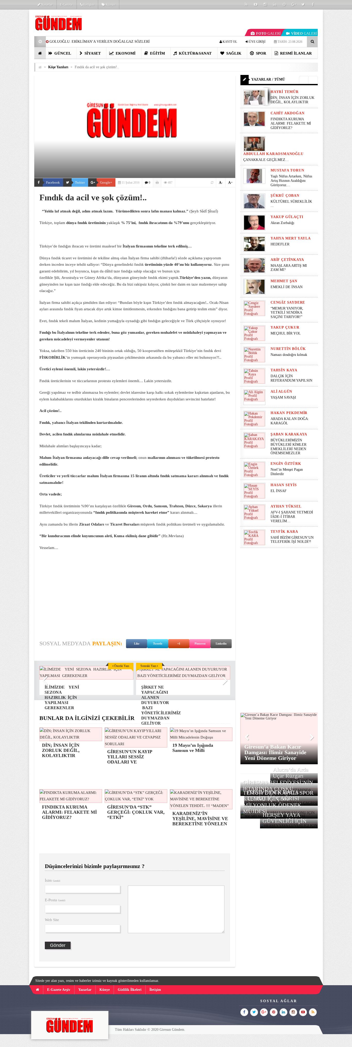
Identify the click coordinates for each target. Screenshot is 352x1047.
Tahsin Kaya (284, 370)
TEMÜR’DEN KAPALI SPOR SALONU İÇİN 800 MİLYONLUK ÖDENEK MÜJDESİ (278, 802)
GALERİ (268, 34)
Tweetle (157, 643)
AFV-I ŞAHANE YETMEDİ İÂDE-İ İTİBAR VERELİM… (292, 516)
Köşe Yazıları (58, 67)
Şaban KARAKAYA (289, 434)
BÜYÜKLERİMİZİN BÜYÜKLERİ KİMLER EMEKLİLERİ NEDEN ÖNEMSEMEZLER (288, 446)
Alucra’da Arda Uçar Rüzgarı (290, 772)
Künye (110, 4)
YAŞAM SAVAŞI (283, 397)
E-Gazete (66, 4)
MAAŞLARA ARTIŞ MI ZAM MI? (289, 268)
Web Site (52, 920)
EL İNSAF (279, 491)
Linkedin (221, 643)
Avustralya (70, 278)
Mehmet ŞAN (284, 281)
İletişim (88, 4)
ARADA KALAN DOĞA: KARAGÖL (290, 421)
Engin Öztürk (286, 464)
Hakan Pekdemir (289, 413)
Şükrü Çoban (285, 196)
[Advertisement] (134, 592)
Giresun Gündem (172, 1030)
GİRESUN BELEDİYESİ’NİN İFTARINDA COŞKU (278, 785)
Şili (56, 278)
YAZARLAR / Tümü (268, 79)
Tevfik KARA (284, 532)
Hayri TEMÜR (285, 92)
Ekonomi (125, 53)
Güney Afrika (95, 278)
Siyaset (92, 53)
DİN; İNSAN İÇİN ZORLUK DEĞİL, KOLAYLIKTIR (292, 100)
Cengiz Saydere (288, 302)
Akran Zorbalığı (282, 223)
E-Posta (55, 900)
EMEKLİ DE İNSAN (287, 287)
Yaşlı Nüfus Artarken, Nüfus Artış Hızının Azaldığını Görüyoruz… (291, 180)
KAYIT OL (229, 42)
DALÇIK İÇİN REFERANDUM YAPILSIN (291, 378)
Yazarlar (46, 4)
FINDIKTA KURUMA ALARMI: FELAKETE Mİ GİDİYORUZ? (291, 123)
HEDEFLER (280, 244)
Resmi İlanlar (295, 53)
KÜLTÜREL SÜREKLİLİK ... (291, 204)
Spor (260, 53)
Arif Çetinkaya (287, 260)
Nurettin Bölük (288, 349)
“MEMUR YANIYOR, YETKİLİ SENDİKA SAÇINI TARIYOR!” (287, 312)
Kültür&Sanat (195, 53)
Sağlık (233, 53)
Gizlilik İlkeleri (129, 990)
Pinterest (200, 643)
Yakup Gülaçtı (287, 217)
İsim (52, 880)
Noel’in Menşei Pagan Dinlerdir (287, 472)
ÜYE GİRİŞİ (256, 42)
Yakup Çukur (285, 327)
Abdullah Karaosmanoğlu (273, 154)
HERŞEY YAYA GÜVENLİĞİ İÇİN (285, 818)
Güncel (62, 53)
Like (136, 643)
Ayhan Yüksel (286, 506)
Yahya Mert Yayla (291, 238)
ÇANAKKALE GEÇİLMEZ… (266, 160)
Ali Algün (281, 391)
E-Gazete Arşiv (58, 990)
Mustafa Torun (287, 170)
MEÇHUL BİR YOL (286, 333)
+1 (178, 643)
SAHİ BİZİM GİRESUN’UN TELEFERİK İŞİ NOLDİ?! (292, 540)
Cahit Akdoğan (287, 113)
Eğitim (157, 53)
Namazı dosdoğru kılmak (289, 355)
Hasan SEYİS (284, 485)
